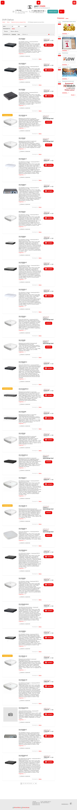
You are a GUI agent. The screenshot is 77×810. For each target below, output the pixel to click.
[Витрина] (51, 34)
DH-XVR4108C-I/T (23, 289)
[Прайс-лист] (53, 34)
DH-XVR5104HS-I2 (23, 361)
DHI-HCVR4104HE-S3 (23, 388)
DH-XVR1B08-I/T (22, 184)
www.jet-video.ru (46, 802)
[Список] (49, 34)
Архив (72, 95)
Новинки (60, 18)
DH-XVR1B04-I (22, 38)
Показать (6, 31)
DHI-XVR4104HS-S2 (23, 455)
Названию (14, 34)
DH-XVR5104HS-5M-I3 (24, 604)
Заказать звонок (53, 11)
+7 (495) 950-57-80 (37, 11)
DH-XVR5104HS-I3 (23, 550)
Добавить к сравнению (25, 56)
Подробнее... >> (22, 53)
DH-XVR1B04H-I (22, 236)
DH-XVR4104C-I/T (23, 158)
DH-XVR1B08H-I (22, 631)
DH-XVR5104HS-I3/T (23, 755)
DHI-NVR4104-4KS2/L (23, 707)
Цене (19, 34)
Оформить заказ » (61, 11)
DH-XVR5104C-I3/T (23, 679)
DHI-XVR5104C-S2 (23, 656)
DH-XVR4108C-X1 (23, 528)
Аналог (48, 122)
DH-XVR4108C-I (22, 578)
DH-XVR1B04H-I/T (23, 262)
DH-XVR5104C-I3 (22, 477)
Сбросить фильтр (14, 31)
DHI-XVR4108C (22, 340)
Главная (3, 22)
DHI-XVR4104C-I (22, 316)
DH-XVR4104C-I (22, 211)
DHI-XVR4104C (22, 138)
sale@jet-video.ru (39, 12)
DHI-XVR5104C (22, 433)
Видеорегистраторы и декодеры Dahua (18, 22)
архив (67, 18)
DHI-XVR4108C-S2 (23, 505)
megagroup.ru (65, 804)
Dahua (8, 22)
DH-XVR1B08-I (22, 89)
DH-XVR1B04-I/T (22, 63)
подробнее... (64, 33)
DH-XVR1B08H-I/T (23, 729)
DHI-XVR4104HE (22, 411)
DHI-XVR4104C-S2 (23, 115)
